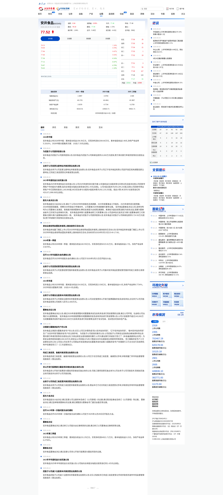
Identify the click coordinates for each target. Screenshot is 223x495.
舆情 (142, 14)
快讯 (50, 14)
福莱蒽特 (176, 183)
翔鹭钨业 (157, 190)
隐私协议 (155, 406)
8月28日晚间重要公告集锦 (162, 58)
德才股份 (162, 183)
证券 (70, 14)
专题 (163, 14)
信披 (122, 14)
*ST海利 (161, 185)
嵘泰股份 (175, 181)
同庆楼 (156, 181)
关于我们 (155, 399)
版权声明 (155, 404)
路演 (132, 14)
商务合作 (155, 401)
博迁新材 (169, 183)
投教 (173, 14)
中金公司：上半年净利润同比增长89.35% (168, 83)
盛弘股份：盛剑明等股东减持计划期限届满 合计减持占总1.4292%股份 (171, 242)
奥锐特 (161, 181)
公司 (101, 14)
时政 (60, 14)
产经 (91, 14)
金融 (81, 14)
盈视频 (111, 14)
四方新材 (168, 181)
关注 (183, 14)
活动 (152, 14)
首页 (40, 14)
